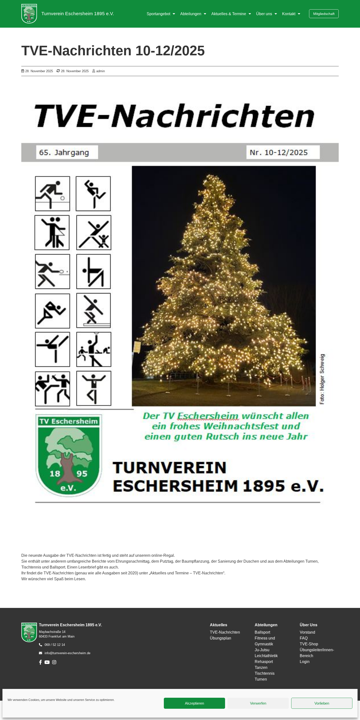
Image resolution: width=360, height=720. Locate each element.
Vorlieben (321, 703)
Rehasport (264, 662)
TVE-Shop (309, 644)
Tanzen (261, 667)
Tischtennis (265, 673)
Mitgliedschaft (324, 14)
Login (305, 662)
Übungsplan (220, 638)
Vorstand (307, 632)
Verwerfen (258, 703)
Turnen (261, 679)
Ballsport (262, 632)
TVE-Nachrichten (225, 632)
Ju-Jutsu (262, 650)
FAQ (304, 638)
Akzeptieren (194, 703)
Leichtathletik (266, 656)
